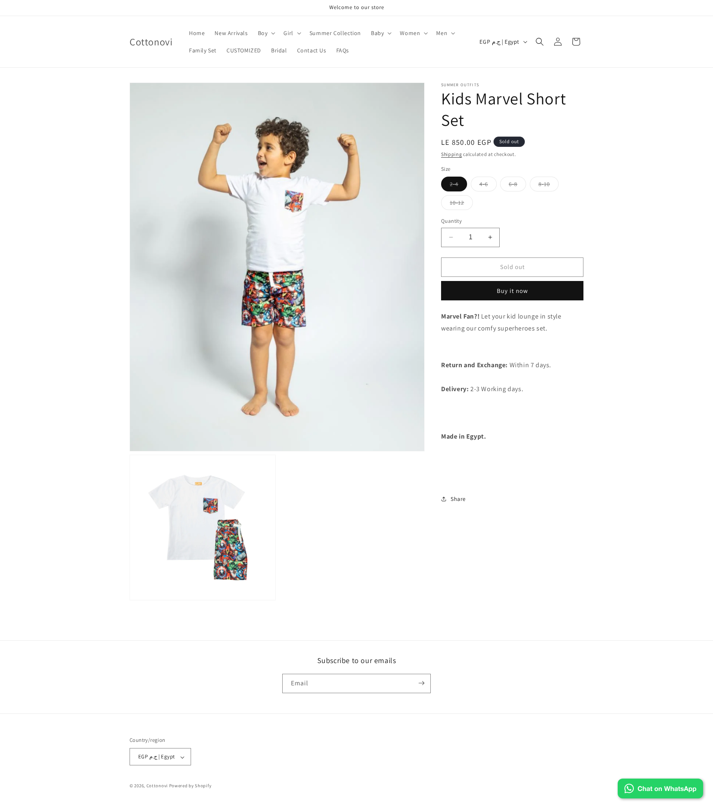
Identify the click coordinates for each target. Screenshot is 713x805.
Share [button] (458, 499)
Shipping (451, 154)
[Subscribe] (421, 683)
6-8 (517, 185)
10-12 (461, 204)
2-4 (458, 185)
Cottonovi (157, 786)
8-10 (548, 185)
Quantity (451, 220)
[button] (266, 33)
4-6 (488, 185)
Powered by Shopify (190, 786)
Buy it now (512, 291)
